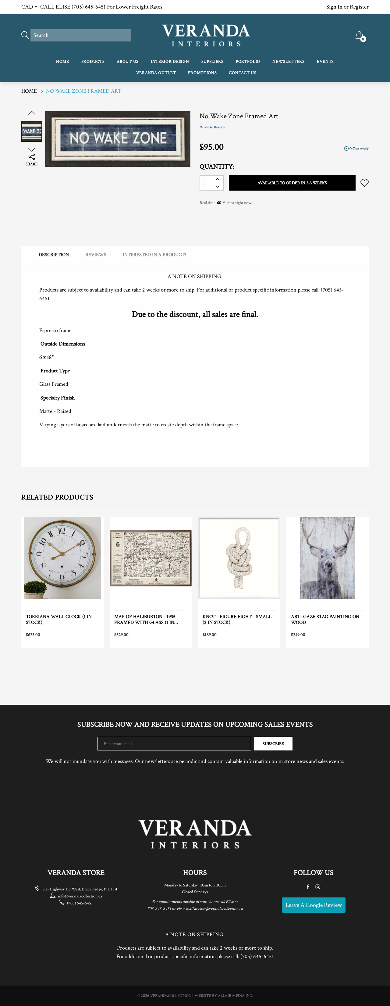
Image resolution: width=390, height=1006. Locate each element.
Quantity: (217, 166)
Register (359, 7)
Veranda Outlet (156, 73)
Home (62, 61)
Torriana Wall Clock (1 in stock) (59, 619)
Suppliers (212, 61)
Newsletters (288, 61)
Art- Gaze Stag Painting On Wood (325, 619)
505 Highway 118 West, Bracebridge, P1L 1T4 (79, 889)
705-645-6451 (159, 908)
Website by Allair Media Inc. (223, 995)
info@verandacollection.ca (80, 896)
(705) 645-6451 (80, 903)
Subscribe (273, 743)
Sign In (334, 7)
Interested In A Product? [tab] (154, 255)
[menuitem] (62, 62)
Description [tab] (54, 255)
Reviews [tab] (95, 255)
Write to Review (212, 127)
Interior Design (170, 61)
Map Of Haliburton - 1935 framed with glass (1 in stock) (145, 619)
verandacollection (170, 995)
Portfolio (248, 61)
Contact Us (242, 73)
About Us (128, 61)
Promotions (202, 73)
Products (93, 61)
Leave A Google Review (313, 905)
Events (325, 61)
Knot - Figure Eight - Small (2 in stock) (237, 619)
